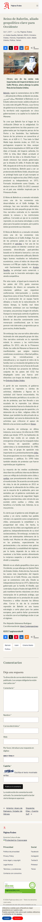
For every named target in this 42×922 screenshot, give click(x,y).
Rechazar (18, 918)
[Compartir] (5, 48)
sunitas (6, 478)
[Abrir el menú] (37, 5)
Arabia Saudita (11, 35)
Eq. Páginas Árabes (24, 32)
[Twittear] (11, 48)
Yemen (18, 40)
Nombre (7, 715)
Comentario (8, 688)
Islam (29, 38)
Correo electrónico (11, 726)
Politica (12, 40)
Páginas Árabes (16, 6)
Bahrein (20, 35)
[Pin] (16, 48)
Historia (12, 38)
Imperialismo (21, 38)
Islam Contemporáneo (29, 626)
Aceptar (6, 918)
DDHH (26, 35)
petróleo (18, 244)
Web (5, 737)
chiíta (36, 452)
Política (7, 649)
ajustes (19, 914)
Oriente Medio (28, 645)
